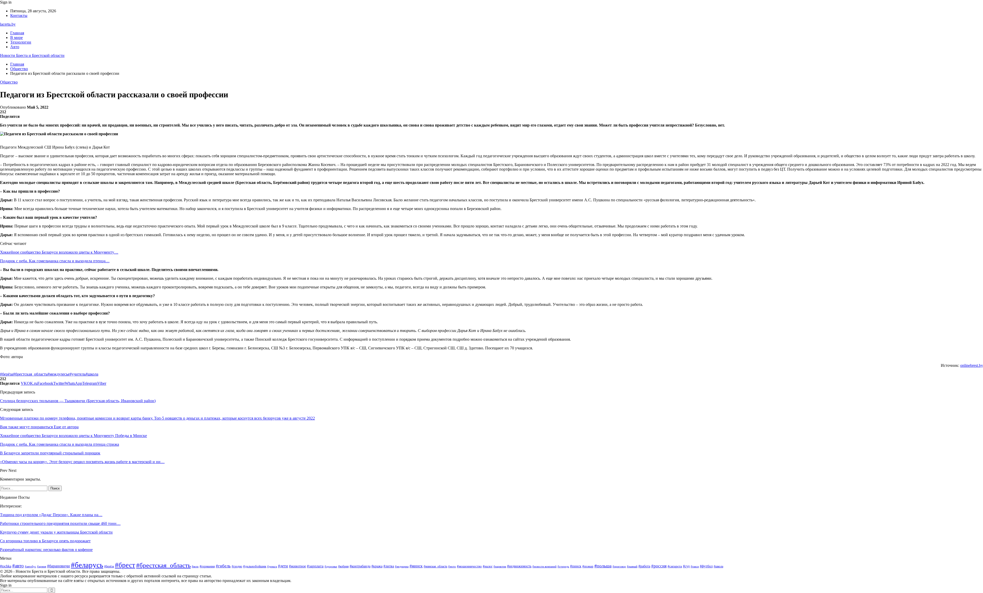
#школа (92, 374)
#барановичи (58, 566)
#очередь (563, 566)
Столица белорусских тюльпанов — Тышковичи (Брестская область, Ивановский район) (78, 401)
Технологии (20, 42)
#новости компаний (544, 566)
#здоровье (331, 566)
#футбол (706, 566)
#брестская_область (30, 374)
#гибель (223, 565)
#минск (416, 566)
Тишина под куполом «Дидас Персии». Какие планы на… (51, 515)
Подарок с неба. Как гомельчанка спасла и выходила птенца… (55, 261)
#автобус (30, 566)
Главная (17, 33)
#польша (603, 565)
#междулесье (58, 374)
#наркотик (500, 566)
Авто (14, 47)
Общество (9, 82)
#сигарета (675, 566)
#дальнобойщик (254, 566)
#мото (452, 566)
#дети (283, 566)
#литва (388, 566)
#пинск (575, 566)
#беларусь (87, 565)
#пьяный (632, 566)
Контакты (18, 15)
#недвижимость (519, 566)
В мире (16, 37)
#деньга (272, 566)
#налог (488, 566)
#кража (376, 566)
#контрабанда (360, 566)
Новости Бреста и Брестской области (32, 55)
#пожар (587, 566)
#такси (695, 566)
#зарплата (315, 566)
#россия (659, 566)
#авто (18, 565)
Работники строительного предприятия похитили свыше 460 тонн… (60, 523)
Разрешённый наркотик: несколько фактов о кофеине (46, 549)
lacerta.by (8, 24)
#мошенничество (469, 566)
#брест (125, 565)
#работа (644, 566)
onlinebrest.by (971, 365)
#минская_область (435, 566)
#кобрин (343, 566)
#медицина (402, 566)
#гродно (237, 566)
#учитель (78, 374)
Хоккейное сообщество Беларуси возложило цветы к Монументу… (59, 252)
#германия (207, 566)
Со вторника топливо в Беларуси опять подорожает (45, 541)
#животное (297, 566)
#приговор (619, 566)
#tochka (5, 566)
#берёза (6, 374)
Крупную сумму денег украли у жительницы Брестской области (56, 532)
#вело (195, 566)
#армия (41, 566)
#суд (686, 566)
